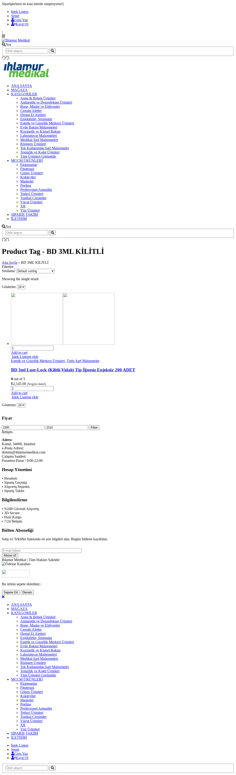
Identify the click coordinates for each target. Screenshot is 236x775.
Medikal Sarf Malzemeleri (39, 140)
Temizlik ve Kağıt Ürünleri (39, 152)
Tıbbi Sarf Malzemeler (83, 361)
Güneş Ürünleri (31, 173)
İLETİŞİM (19, 219)
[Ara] (52, 50)
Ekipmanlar (28, 165)
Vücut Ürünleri (31, 202)
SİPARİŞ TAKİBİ (24, 214)
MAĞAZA (19, 90)
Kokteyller (28, 177)
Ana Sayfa (9, 262)
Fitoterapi (27, 169)
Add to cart (19, 352)
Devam (27, 592)
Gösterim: (9, 287)
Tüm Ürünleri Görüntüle (38, 156)
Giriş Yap (21, 20)
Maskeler (27, 181)
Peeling (25, 185)
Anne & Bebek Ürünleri (38, 98)
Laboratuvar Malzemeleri (38, 136)
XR (23, 206)
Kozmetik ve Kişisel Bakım (40, 131)
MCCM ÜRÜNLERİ (27, 160)
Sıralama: (9, 271)
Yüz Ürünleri (30, 210)
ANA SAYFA (21, 86)
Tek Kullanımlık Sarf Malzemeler (44, 148)
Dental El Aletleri (33, 115)
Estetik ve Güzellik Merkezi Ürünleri (47, 123)
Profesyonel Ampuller (36, 190)
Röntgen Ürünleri (33, 144)
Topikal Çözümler (33, 198)
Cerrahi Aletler (31, 111)
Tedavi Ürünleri (31, 194)
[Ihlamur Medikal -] (16, 40)
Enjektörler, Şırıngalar (36, 119)
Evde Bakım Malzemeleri (38, 127)
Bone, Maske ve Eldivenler (40, 106)
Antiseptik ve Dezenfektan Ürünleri (46, 102)
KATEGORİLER (24, 94)
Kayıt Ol (22, 24)
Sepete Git (11, 592)
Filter (94, 427)
